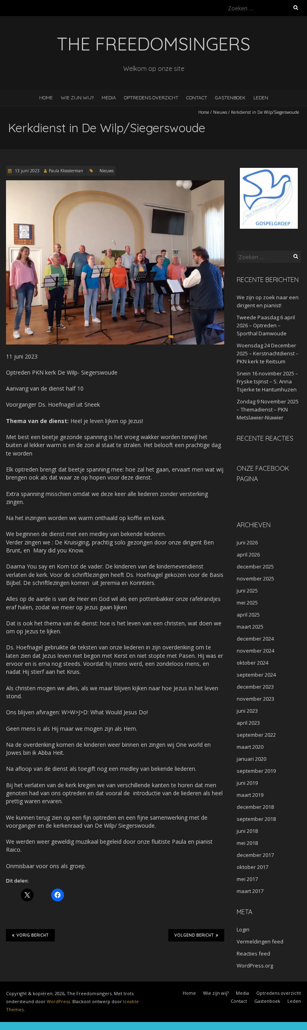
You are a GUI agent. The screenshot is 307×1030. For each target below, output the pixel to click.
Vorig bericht (32, 935)
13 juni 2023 (27, 170)
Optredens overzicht (151, 98)
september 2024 (256, 674)
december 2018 (255, 806)
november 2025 (255, 578)
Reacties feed (253, 953)
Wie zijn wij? (77, 98)
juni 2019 (247, 782)
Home (46, 98)
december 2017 (255, 855)
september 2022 (256, 734)
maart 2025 (250, 626)
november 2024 (255, 650)
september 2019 (256, 770)
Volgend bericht (194, 935)
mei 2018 (247, 843)
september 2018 (256, 818)
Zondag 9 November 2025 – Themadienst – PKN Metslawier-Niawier (268, 409)
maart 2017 (250, 891)
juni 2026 (247, 542)
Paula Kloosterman (66, 170)
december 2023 (255, 686)
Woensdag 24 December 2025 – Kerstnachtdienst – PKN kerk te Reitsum (268, 353)
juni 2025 (247, 590)
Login (243, 929)
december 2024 (255, 638)
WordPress (58, 1001)
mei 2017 (247, 879)
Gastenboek (230, 98)
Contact (196, 98)
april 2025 (248, 614)
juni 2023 (247, 710)
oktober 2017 (252, 867)
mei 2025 (247, 602)
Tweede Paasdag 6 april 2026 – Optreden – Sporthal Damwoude (266, 325)
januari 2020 (251, 758)
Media (109, 98)
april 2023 (248, 722)
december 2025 (255, 566)
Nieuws (220, 112)
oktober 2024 (252, 662)
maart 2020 (250, 746)
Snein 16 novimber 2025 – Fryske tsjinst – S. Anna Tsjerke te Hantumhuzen (267, 381)
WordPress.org (255, 965)
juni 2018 (247, 830)
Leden (260, 98)
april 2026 (248, 554)
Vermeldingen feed (260, 941)
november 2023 (255, 698)
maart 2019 (250, 794)
